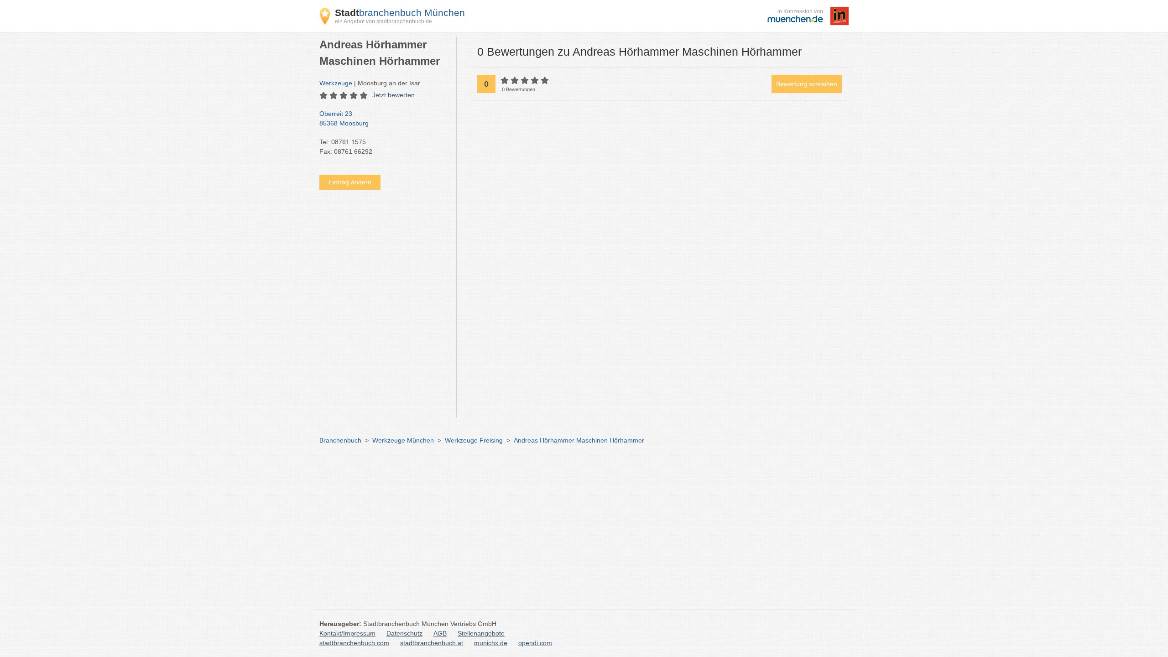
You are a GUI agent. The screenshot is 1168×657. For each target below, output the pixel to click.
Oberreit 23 (344, 118)
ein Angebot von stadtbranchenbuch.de (383, 21)
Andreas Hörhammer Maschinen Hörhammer (579, 440)
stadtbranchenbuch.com (354, 643)
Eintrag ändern (349, 182)
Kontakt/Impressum (347, 633)
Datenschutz (404, 633)
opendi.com (535, 643)
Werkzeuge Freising (474, 440)
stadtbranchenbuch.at (431, 643)
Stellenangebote (481, 633)
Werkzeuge (335, 83)
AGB (440, 633)
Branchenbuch (340, 440)
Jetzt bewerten (393, 95)
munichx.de (490, 643)
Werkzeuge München (403, 440)
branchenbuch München (400, 12)
